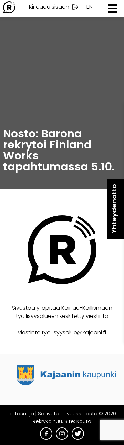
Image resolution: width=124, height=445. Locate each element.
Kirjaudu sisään (49, 7)
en (89, 7)
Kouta (83, 421)
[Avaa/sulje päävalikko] (112, 8)
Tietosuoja (21, 413)
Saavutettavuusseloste (67, 413)
